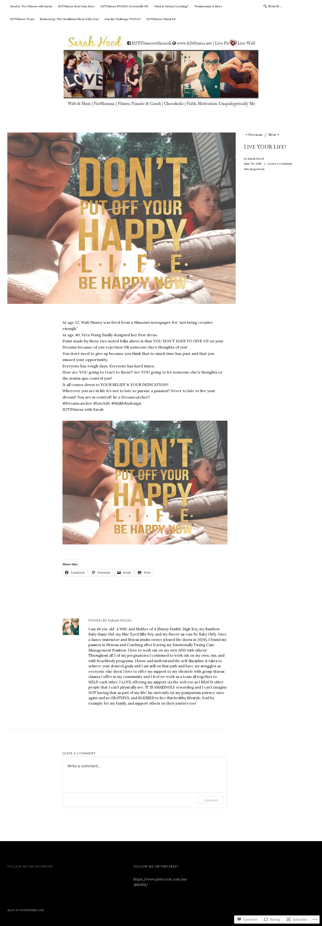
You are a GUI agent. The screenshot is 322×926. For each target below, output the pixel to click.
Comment (211, 800)
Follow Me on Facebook (30, 866)
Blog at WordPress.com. (25, 910)
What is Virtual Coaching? (171, 6)
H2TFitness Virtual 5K (161, 19)
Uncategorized (254, 169)
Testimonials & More (208, 6)
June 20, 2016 (253, 163)
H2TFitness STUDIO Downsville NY (124, 6)
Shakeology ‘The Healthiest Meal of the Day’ (69, 19)
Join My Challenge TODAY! (123, 19)
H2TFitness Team (22, 19)
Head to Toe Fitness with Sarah (31, 6)
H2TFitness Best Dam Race (76, 6)
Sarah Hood (256, 158)
